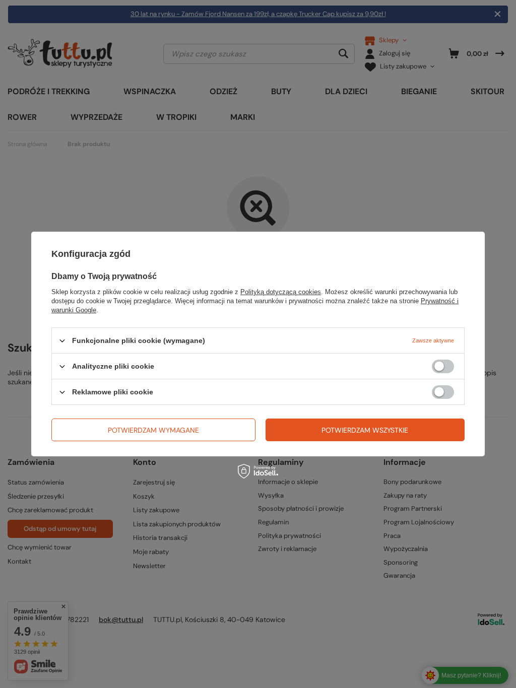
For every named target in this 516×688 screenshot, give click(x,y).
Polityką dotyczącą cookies (280, 292)
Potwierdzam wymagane (153, 429)
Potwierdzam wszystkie (364, 429)
